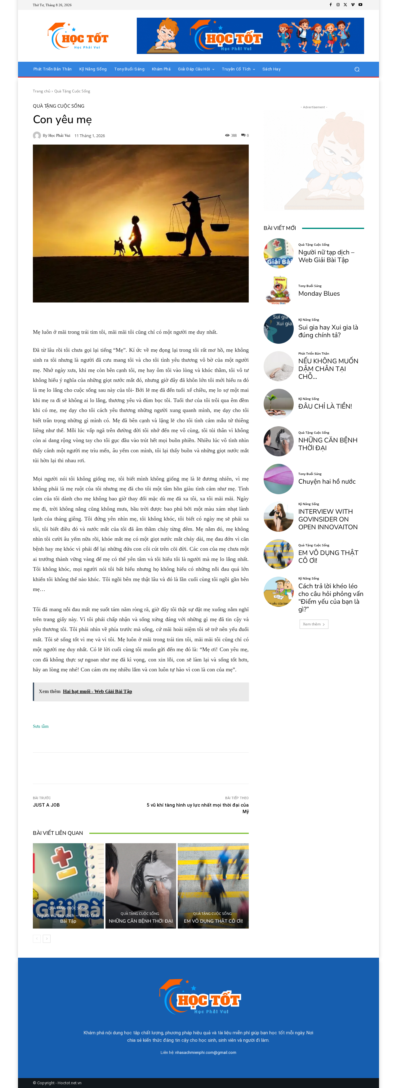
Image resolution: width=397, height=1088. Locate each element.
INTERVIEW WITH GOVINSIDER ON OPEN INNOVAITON (328, 519)
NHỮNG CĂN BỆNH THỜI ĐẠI (141, 921)
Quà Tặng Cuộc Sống (72, 91)
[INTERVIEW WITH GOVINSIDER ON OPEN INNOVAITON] (279, 517)
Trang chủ (41, 91)
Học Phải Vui (59, 135)
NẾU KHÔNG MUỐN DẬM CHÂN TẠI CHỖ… (328, 369)
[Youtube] (360, 5)
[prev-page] (37, 939)
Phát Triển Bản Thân (313, 353)
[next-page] (47, 939)
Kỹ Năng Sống (308, 319)
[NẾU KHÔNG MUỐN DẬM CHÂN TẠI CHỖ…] (279, 366)
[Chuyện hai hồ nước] (279, 479)
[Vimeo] (353, 5)
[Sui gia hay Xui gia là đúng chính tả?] (279, 329)
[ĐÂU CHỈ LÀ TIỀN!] (279, 404)
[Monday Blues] (279, 291)
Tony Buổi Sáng (310, 285)
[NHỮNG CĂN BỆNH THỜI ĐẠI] (140, 885)
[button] (357, 69)
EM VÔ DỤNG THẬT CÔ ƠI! (213, 921)
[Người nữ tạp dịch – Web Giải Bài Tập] (68, 885)
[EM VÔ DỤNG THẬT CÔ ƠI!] (213, 885)
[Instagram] (338, 5)
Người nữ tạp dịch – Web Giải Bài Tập (68, 918)
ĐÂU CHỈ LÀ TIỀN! (325, 406)
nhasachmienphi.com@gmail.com (205, 1052)
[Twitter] (345, 5)
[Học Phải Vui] (38, 136)
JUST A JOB (46, 805)
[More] (234, 768)
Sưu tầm (41, 726)
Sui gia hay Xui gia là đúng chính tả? (328, 331)
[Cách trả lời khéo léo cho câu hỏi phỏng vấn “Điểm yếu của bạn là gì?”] (279, 592)
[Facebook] (330, 5)
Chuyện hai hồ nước (327, 481)
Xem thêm (312, 624)
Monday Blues (319, 293)
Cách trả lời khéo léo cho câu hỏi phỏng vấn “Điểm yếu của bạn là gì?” (331, 598)
